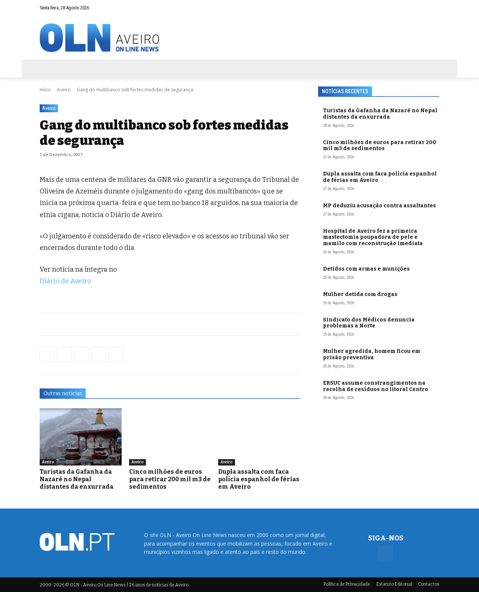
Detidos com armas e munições (366, 269)
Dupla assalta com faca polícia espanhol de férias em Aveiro (258, 479)
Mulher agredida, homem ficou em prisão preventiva (371, 354)
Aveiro (64, 89)
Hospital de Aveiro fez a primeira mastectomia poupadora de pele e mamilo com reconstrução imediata (373, 237)
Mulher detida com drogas (360, 294)
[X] (81, 354)
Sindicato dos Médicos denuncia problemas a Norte (369, 323)
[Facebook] (433, 7)
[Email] (116, 354)
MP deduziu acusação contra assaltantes (379, 205)
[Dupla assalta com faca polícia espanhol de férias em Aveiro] (259, 437)
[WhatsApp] (64, 354)
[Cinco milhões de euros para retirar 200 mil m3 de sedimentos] (170, 437)
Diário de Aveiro (65, 281)
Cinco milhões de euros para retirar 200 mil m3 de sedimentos (170, 479)
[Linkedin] (98, 354)
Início (45, 89)
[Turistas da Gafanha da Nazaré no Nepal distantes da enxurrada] (81, 437)
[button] (419, 8)
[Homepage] (239, 37)
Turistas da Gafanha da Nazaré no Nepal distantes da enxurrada (76, 479)
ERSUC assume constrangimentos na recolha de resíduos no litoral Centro (375, 386)
